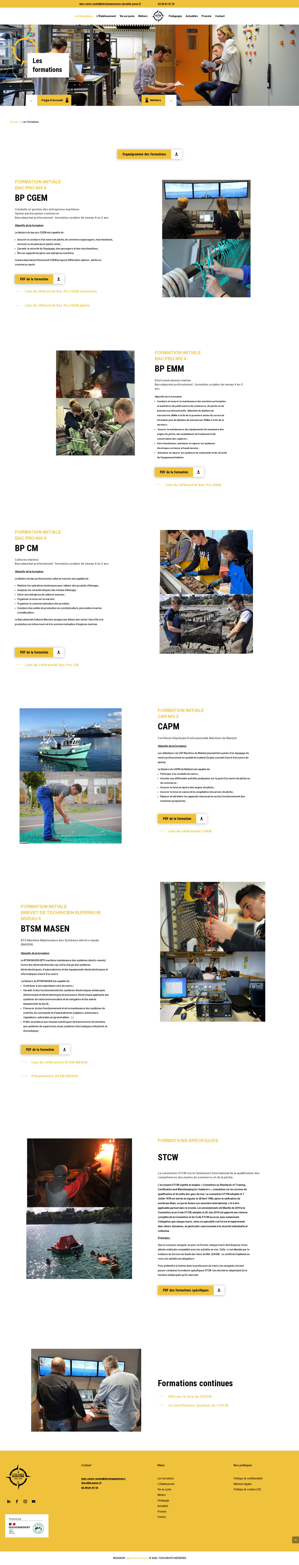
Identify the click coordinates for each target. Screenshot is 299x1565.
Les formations (84, 16)
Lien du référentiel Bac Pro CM (52, 665)
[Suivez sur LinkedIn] (8, 1501)
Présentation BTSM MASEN (54, 1076)
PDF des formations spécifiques (186, 1290)
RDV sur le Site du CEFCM (190, 1396)
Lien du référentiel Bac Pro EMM (193, 485)
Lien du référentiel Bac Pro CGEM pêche (57, 305)
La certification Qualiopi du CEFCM (198, 1405)
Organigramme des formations (144, 154)
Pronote (206, 16)
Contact (220, 16)
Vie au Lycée (127, 16)
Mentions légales (243, 1484)
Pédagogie (175, 16)
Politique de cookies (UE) (247, 1489)
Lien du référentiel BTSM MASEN (59, 1062)
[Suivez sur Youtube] (33, 1501)
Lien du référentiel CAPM (190, 831)
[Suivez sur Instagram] (25, 1501)
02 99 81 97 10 (166, 3)
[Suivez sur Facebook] (16, 1501)
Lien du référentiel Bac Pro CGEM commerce (61, 291)
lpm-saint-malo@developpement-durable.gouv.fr (110, 3)
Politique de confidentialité (248, 1478)
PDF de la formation (34, 279)
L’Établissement (106, 16)
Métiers (143, 16)
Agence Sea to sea (136, 1558)
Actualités (192, 16)
